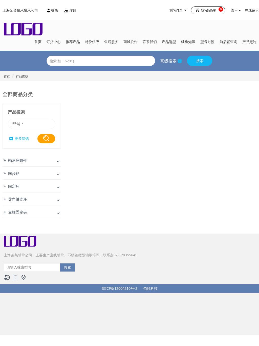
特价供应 (92, 41)
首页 (37, 41)
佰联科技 (150, 288)
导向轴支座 (17, 199)
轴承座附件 (17, 160)
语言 (235, 10)
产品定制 (249, 41)
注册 (72, 10)
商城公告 (130, 41)
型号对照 (207, 41)
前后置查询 (228, 41)
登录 (54, 10)
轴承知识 (188, 41)
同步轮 (13, 173)
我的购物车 (211, 10)
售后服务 (111, 41)
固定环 (13, 186)
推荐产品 (73, 41)
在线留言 (252, 10)
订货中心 (54, 41)
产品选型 (169, 41)
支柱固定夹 (17, 212)
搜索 (199, 60)
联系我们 (150, 41)
